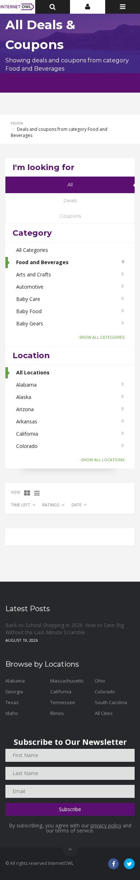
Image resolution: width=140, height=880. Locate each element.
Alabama (70, 384)
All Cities (104, 713)
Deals (70, 200)
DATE (76, 504)
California (70, 433)
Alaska (70, 397)
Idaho (11, 713)
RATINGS (50, 504)
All (70, 184)
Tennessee (62, 702)
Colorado (70, 446)
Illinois (57, 713)
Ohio (100, 680)
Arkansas (70, 421)
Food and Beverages (70, 262)
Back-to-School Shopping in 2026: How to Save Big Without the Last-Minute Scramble (64, 629)
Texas (12, 702)
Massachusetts (67, 680)
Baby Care (70, 298)
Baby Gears (70, 323)
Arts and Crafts (70, 274)
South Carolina (111, 702)
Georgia (14, 691)
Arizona (70, 409)
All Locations (33, 372)
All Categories (32, 249)
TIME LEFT (20, 504)
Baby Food (70, 311)
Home (17, 123)
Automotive (70, 286)
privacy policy (105, 825)
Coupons (70, 216)
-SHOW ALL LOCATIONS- (103, 459)
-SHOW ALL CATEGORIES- (102, 337)
